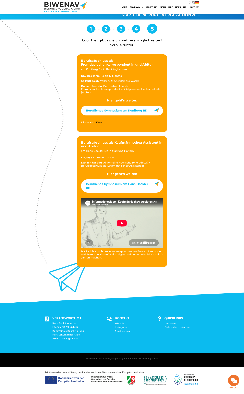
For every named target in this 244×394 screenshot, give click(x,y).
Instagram (121, 327)
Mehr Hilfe (166, 7)
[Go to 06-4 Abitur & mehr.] (121, 29)
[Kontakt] (234, 380)
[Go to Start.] (91, 29)
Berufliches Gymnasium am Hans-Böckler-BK (117, 185)
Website (119, 323)
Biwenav (135, 7)
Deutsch (195, 2)
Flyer (99, 122)
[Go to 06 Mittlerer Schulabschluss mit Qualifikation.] (106, 29)
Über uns (180, 7)
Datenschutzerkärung (177, 327)
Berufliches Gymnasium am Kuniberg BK (116, 110)
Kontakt (233, 388)
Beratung (151, 7)
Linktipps (194, 7)
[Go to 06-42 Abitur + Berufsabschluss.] (136, 29)
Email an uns (122, 331)
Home (124, 7)
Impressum (171, 323)
